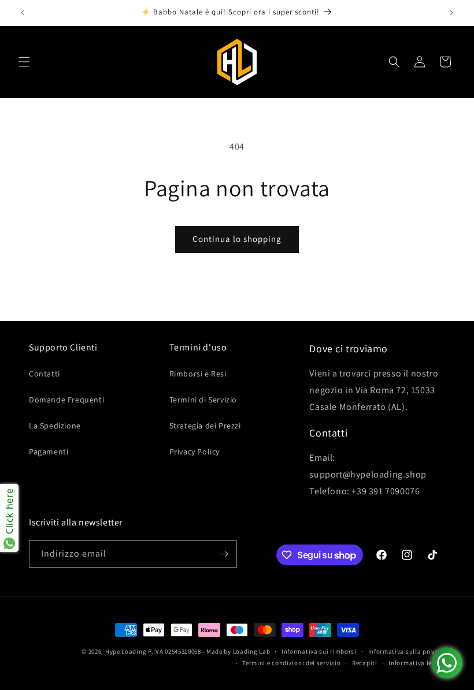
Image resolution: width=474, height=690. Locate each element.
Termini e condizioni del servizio (291, 663)
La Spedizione (55, 425)
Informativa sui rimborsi (319, 651)
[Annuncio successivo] (451, 12)
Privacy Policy (194, 451)
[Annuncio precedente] (22, 12)
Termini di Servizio (203, 399)
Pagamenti (48, 451)
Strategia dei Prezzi (205, 425)
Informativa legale (416, 663)
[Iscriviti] (223, 554)
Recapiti (364, 663)
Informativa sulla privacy (407, 651)
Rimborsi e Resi (198, 373)
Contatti (44, 373)
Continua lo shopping (237, 238)
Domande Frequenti (66, 399)
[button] (24, 61)
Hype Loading (125, 651)
